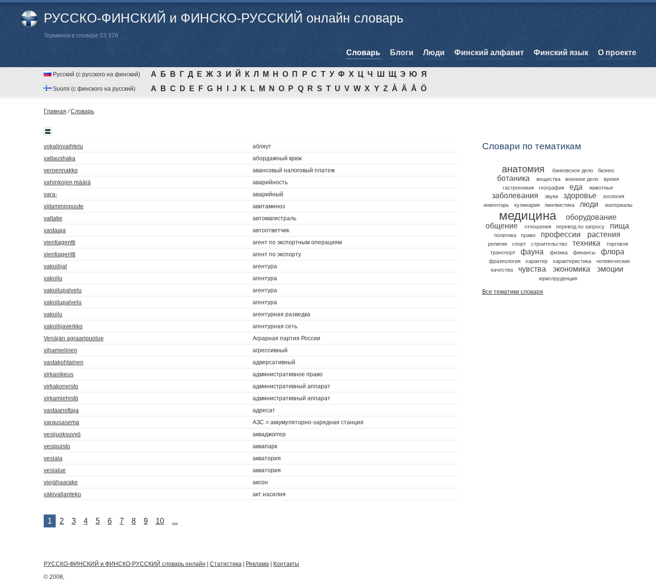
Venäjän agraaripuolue (74, 338)
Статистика (226, 564)
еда (576, 187)
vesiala (53, 458)
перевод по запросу (580, 226)
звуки (551, 196)
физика (559, 252)
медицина (527, 215)
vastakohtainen (64, 362)
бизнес (606, 170)
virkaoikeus (58, 374)
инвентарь (496, 205)
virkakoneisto (61, 386)
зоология (613, 196)
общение (502, 226)
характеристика (572, 261)
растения (603, 234)
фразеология (505, 261)
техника (586, 243)
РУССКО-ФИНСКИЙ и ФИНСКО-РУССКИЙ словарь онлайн (125, 564)
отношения (537, 226)
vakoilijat (55, 266)
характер (536, 261)
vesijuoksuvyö (62, 434)
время (611, 179)
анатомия (523, 169)
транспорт (502, 252)
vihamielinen (60, 350)
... (175, 521)
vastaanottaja (61, 410)
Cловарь (82, 111)
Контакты (286, 564)
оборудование (591, 217)
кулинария (527, 205)
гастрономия (518, 188)
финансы (584, 252)
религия (497, 244)
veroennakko (61, 170)
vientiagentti (59, 242)
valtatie (53, 218)
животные (601, 188)
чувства (532, 269)
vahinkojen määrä (67, 182)
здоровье (579, 195)
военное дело (581, 179)
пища (619, 226)
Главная (55, 111)
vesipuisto (57, 446)
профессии (561, 234)
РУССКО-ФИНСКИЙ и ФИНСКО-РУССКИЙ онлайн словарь (223, 18)
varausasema (61, 422)
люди (589, 204)
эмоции (610, 269)
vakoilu (53, 278)
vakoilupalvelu (63, 290)
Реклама (257, 564)
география (551, 188)
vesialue (55, 470)
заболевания (515, 195)
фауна (532, 252)
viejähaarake (61, 482)
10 (160, 521)
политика (505, 235)
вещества (548, 179)
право (528, 235)
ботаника (513, 178)
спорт (519, 244)
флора (612, 252)
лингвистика (559, 205)
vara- (50, 194)
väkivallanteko (62, 494)
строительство (549, 244)
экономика (571, 269)
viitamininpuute (64, 206)
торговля (617, 244)
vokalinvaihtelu (63, 146)
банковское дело (572, 170)
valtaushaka (59, 158)
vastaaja (55, 230)
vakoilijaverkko (63, 326)
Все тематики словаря (512, 291)
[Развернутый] (48, 131)
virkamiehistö (61, 398)
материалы (618, 205)
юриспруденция (558, 278)
